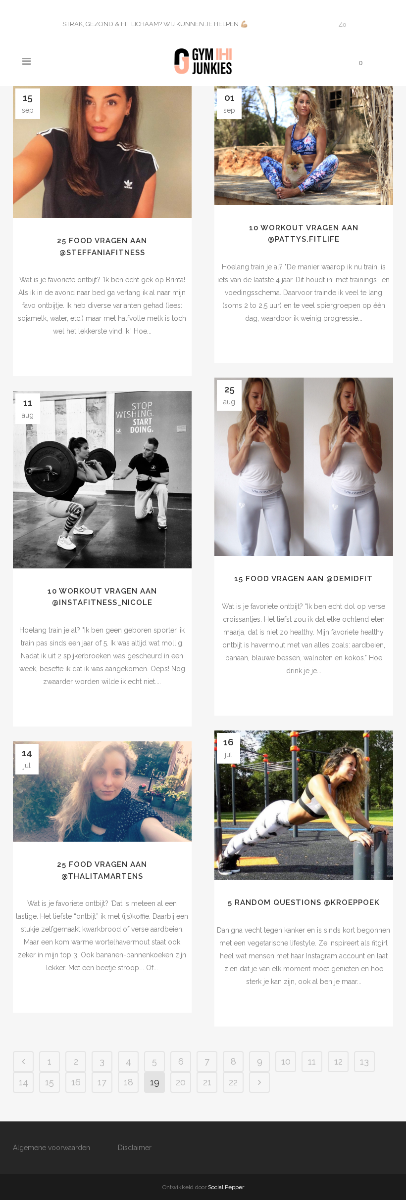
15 (49, 1082)
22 (233, 1082)
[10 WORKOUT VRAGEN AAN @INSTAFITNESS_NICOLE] (102, 479)
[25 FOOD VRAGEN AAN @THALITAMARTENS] (102, 791)
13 (364, 1061)
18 (128, 1082)
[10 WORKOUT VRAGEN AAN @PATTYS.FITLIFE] (303, 145)
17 (102, 1082)
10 (286, 1061)
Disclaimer (135, 1148)
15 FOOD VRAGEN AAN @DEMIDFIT (303, 578)
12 (338, 1061)
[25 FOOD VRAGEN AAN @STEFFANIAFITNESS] (102, 152)
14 (23, 1082)
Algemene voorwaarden (51, 1148)
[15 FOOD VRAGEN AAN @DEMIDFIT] (303, 467)
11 (312, 1061)
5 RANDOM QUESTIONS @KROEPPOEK (304, 902)
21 (207, 1082)
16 (76, 1082)
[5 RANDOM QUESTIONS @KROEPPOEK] (303, 805)
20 (181, 1082)
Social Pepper (226, 1187)
